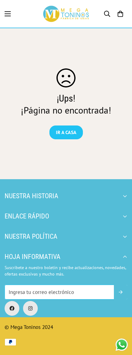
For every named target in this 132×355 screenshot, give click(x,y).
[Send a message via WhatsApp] (122, 345)
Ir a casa (66, 132)
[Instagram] (30, 308)
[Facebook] (12, 308)
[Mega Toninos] (66, 14)
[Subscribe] (120, 292)
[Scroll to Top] (72, 322)
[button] (120, 14)
